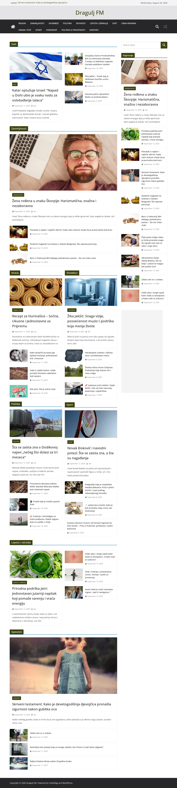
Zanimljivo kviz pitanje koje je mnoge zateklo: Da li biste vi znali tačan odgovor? (66, 747)
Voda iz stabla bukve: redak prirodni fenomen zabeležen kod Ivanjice (43, 373)
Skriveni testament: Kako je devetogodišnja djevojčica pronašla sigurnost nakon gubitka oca (42, 4)
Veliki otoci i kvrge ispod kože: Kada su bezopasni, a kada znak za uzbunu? (100, 557)
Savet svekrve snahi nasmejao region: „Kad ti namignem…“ (99, 591)
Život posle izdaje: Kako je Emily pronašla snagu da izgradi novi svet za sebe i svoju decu (152, 241)
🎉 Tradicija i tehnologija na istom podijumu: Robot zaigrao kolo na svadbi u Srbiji (44, 519)
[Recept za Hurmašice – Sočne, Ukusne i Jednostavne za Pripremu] (36, 292)
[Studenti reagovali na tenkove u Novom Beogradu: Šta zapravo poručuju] (19, 246)
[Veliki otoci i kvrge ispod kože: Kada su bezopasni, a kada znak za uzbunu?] (74, 559)
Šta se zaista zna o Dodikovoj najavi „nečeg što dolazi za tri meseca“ (35, 452)
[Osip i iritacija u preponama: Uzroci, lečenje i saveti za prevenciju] (74, 577)
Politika (67, 23)
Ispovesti (81, 23)
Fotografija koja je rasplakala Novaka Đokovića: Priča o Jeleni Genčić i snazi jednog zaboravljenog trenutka (99, 488)
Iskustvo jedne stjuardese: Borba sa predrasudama (97, 95)
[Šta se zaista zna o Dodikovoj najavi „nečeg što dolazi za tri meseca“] (36, 423)
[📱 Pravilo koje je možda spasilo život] (19, 505)
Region (22, 23)
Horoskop (51, 30)
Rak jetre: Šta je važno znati (42, 389)
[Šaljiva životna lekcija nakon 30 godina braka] (19, 763)
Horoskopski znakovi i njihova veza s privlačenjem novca (99, 354)
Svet (114, 23)
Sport (39, 30)
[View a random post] (165, 26)
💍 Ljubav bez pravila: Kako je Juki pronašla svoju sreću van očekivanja (99, 508)
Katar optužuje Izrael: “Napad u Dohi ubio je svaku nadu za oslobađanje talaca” (35, 95)
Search (164, 45)
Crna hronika (128, 23)
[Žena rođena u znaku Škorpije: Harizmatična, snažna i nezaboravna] (63, 162)
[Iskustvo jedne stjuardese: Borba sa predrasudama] (74, 97)
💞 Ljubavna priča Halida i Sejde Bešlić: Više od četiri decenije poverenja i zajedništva (100, 388)
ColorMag (53, 783)
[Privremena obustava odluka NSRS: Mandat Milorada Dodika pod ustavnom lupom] (19, 489)
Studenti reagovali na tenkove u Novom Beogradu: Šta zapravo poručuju (63, 244)
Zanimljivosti (37, 23)
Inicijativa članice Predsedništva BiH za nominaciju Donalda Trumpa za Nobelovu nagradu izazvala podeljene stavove (100, 60)
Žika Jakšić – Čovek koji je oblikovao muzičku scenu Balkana (96, 79)
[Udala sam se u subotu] (19, 735)
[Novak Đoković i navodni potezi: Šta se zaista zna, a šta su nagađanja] (91, 424)
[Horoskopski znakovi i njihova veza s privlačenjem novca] (74, 356)
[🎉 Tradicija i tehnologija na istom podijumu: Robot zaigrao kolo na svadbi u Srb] (19, 521)
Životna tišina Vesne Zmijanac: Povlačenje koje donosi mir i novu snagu (99, 370)
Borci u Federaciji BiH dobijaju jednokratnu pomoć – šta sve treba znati (63, 258)
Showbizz (54, 23)
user (35, 331)
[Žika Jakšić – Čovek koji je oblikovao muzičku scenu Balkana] (74, 81)
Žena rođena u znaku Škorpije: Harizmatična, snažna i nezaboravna (54, 203)
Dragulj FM (90, 12)
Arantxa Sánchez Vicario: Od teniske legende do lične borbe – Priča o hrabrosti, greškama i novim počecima (90, 526)
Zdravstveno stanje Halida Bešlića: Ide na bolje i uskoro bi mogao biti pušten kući (152, 262)
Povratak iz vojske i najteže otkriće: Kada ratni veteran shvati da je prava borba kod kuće (71, 230)
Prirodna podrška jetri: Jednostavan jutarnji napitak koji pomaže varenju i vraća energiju (34, 596)
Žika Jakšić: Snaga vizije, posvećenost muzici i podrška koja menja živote (90, 321)
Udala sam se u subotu (40, 733)
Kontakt (94, 30)
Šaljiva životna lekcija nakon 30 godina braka (50, 761)
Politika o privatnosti (73, 30)
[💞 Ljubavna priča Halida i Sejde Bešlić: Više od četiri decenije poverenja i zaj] (74, 390)
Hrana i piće (25, 30)
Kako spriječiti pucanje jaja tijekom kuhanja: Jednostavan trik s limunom (43, 355)
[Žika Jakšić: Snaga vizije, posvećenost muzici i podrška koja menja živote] (91, 292)
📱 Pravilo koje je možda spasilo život (45, 503)
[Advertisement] (142, 351)
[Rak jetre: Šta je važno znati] (19, 391)
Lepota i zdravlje (99, 23)
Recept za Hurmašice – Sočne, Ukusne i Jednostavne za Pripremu (35, 321)
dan (34, 106)
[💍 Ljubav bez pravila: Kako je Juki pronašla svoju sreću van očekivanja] (74, 510)
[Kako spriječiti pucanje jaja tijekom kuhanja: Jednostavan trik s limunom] (19, 358)
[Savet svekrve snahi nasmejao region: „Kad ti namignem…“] (74, 592)
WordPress (67, 783)
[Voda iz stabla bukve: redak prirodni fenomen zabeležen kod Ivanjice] (19, 375)
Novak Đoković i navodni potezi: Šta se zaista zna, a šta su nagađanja (90, 453)
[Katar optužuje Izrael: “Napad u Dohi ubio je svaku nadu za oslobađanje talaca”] (36, 66)
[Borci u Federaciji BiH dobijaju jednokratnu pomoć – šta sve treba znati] (19, 260)
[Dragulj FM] (13, 26)
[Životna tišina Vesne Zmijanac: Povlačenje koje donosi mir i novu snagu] (74, 372)
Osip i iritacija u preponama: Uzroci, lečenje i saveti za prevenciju (98, 574)
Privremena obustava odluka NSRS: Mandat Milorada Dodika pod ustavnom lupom (44, 486)
